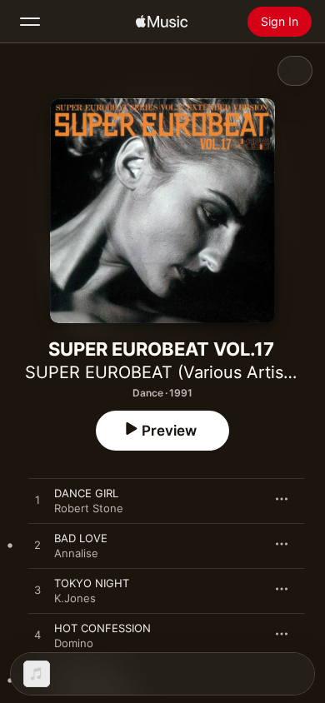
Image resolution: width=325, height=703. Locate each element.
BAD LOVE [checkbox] (81, 538)
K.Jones (75, 598)
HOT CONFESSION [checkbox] (102, 628)
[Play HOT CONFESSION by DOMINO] (37, 635)
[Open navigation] (30, 21)
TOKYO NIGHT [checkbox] (91, 583)
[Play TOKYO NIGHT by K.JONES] (37, 590)
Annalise (76, 553)
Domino (73, 643)
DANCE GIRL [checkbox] (86, 493)
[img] (162, 21)
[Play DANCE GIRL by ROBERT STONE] (37, 500)
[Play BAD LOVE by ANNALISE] (37, 545)
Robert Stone (88, 508)
